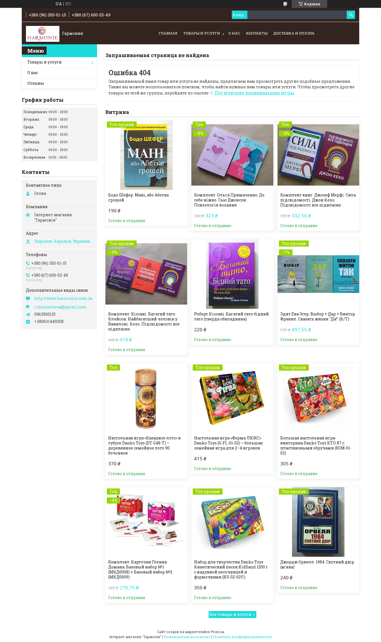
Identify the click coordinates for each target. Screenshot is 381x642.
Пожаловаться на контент (187, 636)
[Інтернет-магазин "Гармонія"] (42, 33)
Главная (168, 33)
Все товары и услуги (230, 614)
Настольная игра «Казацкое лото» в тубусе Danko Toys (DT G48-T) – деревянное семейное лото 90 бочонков (144, 446)
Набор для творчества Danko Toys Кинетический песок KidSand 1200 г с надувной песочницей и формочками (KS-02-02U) (231, 570)
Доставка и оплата (294, 33)
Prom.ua (217, 631)
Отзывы (35, 83)
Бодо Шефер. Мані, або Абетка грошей (138, 198)
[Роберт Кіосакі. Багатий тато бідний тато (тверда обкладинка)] (232, 274)
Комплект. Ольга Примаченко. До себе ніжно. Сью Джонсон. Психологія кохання (229, 200)
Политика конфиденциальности (242, 636)
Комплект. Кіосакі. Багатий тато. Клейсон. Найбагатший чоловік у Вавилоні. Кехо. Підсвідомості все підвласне (144, 322)
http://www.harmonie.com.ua (63, 298)
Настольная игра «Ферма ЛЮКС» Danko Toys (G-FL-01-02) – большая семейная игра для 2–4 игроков (228, 443)
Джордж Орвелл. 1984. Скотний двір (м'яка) (317, 565)
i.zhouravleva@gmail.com (60, 307)
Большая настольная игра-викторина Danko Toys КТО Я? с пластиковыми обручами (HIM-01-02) (315, 446)
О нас (234, 33)
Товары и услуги (201, 33)
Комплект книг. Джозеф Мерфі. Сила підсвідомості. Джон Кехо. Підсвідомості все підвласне (318, 200)
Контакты (256, 33)
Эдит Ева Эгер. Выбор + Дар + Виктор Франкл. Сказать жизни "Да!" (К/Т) (317, 317)
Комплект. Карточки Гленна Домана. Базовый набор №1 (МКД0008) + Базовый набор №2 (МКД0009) (140, 570)
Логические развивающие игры (254, 92)
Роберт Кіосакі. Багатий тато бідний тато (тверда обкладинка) (231, 317)
